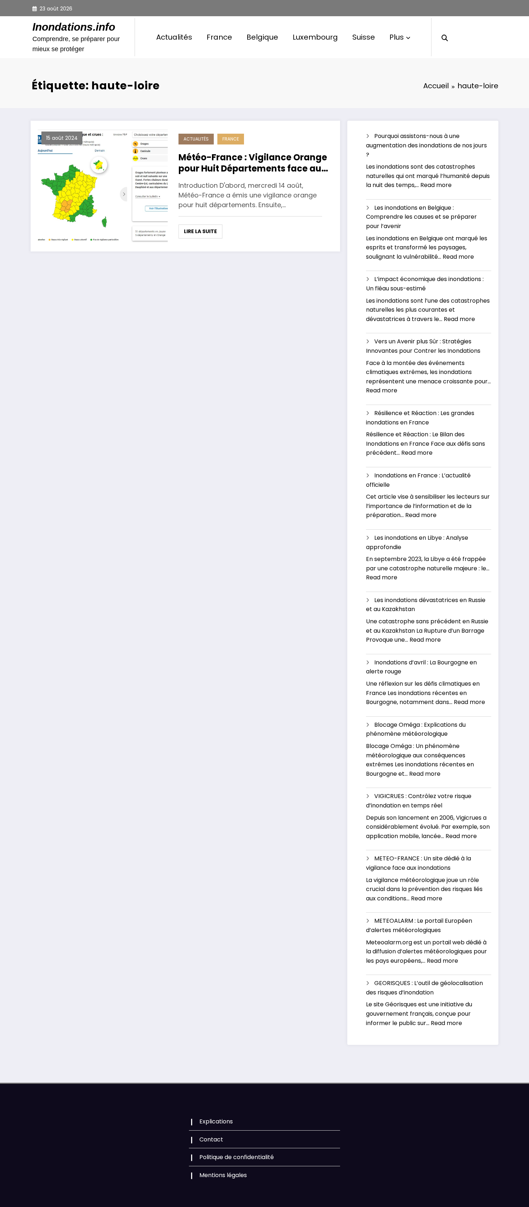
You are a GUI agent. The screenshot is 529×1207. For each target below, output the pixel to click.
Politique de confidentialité (236, 1157)
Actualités (174, 37)
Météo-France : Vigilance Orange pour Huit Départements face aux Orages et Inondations (252, 163)
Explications (216, 1121)
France (219, 37)
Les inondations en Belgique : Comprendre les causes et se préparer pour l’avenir (421, 217)
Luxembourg (315, 37)
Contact (211, 1139)
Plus (396, 37)
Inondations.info (73, 27)
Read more (436, 185)
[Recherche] (445, 37)
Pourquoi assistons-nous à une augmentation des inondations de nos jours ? (426, 145)
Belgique (262, 37)
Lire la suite (200, 231)
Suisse (363, 37)
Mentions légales (223, 1175)
